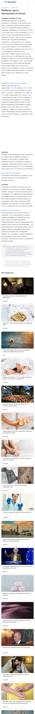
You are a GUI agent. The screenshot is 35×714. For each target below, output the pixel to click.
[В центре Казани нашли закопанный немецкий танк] (17, 479)
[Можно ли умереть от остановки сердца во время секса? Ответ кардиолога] (17, 371)
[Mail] (6, 2)
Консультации (5, 7)
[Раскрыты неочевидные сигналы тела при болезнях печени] (17, 452)
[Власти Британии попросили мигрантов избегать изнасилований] (17, 533)
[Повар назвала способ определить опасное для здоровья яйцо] (17, 425)
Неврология (14, 7)
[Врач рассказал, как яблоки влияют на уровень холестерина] (17, 398)
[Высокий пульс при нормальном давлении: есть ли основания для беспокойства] (17, 696)
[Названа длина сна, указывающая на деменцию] (17, 290)
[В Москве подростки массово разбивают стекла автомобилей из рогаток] (17, 344)
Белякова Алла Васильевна (17, 83)
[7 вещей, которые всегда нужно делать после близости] (17, 668)
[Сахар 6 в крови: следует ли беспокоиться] (17, 506)
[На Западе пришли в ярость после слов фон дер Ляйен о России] (17, 560)
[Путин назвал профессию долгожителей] (17, 641)
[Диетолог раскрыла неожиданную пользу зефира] (17, 587)
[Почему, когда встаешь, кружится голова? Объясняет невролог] (17, 614)
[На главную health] (11, 2)
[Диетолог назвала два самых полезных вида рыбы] (17, 317)
